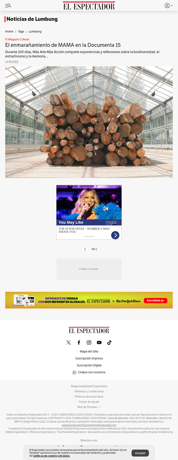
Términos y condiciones (89, 391)
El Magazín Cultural (17, 39)
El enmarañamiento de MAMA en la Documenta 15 (63, 45)
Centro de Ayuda (89, 401)
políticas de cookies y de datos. (51, 455)
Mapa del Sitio (89, 351)
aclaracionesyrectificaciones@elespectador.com (89, 425)
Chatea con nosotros (91, 372)
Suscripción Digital (89, 365)
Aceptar (140, 453)
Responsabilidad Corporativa (89, 386)
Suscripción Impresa (89, 358)
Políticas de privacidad (89, 396)
